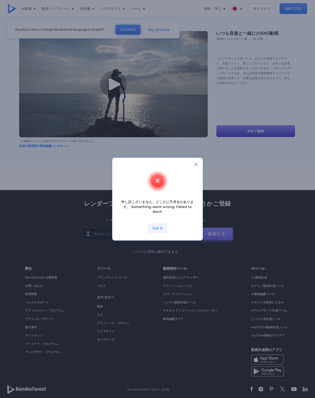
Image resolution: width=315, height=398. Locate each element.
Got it (157, 228)
